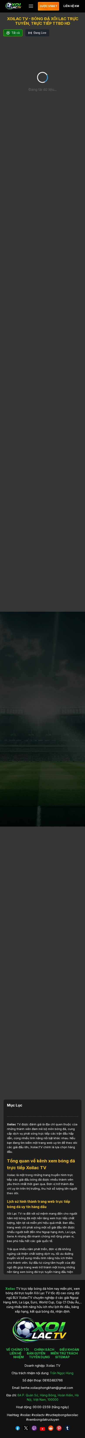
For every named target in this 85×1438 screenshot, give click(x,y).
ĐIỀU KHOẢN (69, 1349)
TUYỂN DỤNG (39, 1357)
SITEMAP (62, 1357)
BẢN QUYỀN (36, 1353)
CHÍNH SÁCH (44, 1349)
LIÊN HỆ (16, 1353)
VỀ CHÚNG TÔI (17, 1349)
